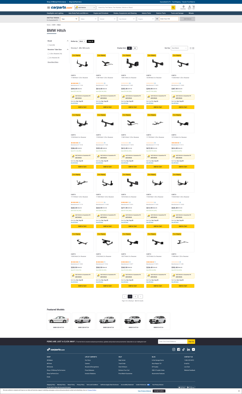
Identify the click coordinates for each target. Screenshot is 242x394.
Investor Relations (90, 373)
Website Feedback (189, 370)
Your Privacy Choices (157, 384)
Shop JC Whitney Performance (56, 370)
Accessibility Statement (127, 384)
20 (129, 48)
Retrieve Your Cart (124, 370)
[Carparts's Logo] (62, 7)
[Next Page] (140, 296)
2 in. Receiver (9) (54, 57)
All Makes (50, 360)
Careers (87, 363)
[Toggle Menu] (48, 7)
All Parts (49, 363)
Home (48, 25)
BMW (53, 25)
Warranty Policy (61, 384)
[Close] (239, 391)
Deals (48, 377)
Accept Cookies (159, 391)
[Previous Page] (124, 296)
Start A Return (123, 367)
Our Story (88, 360)
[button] (82, 41)
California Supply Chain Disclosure (109, 384)
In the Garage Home (158, 360)
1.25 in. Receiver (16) (56, 53)
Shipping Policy (51, 384)
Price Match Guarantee (125, 373)
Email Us (186, 363)
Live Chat (187, 367)
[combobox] (69, 19)
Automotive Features (158, 373)
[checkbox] (48, 45)
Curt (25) (52, 45)
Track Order (122, 363)
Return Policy (71, 384)
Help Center (122, 360)
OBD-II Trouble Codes (158, 370)
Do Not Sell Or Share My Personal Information (59, 387)
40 (135, 48)
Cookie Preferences (141, 384)
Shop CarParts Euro (53, 373)
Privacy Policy (80, 384)
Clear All (90, 41)
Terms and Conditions (92, 384)
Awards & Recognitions (92, 367)
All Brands (50, 367)
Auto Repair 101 (157, 363)
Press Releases (89, 370)
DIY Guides (155, 367)
